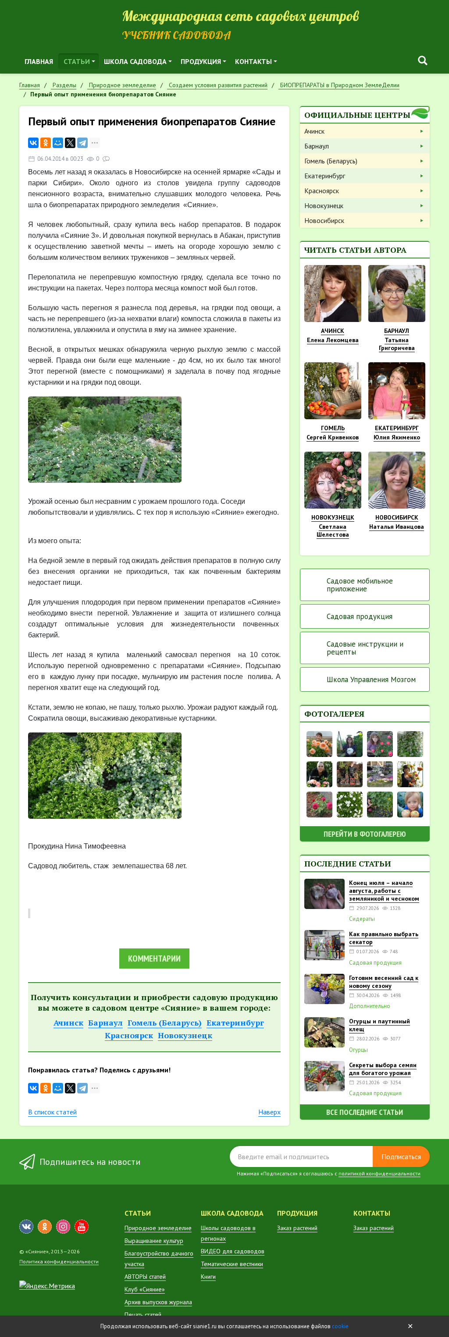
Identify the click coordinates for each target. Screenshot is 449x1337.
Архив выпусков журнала (158, 1302)
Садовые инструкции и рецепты (365, 648)
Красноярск (129, 1035)
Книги (208, 1276)
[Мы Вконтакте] (26, 1227)
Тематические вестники (232, 1264)
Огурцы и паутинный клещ (379, 1025)
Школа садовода (135, 61)
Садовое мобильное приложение (360, 585)
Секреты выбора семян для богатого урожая (383, 1069)
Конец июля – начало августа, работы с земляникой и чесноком (384, 890)
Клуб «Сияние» (145, 1289)
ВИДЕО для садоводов (232, 1251)
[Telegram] (82, 143)
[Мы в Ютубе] (82, 1227)
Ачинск (68, 1022)
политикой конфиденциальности (379, 1173)
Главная (39, 61)
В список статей (52, 1111)
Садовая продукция (359, 616)
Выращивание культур (154, 1241)
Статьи (77, 61)
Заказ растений (297, 1228)
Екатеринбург (235, 1022)
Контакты (253, 61)
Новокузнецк (185, 1035)
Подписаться (401, 1156)
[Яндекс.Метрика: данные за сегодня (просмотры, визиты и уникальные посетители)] (47, 1285)
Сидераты (362, 919)
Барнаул (105, 1022)
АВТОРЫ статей (145, 1276)
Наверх (269, 1111)
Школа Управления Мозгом (371, 679)
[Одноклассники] (45, 143)
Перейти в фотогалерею (365, 834)
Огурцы (358, 1050)
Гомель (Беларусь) (165, 1022)
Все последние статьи (364, 1112)
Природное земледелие (158, 1228)
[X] (70, 143)
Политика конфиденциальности (59, 1261)
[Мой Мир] (58, 143)
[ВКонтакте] (33, 143)
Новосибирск (324, 220)
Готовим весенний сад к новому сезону (383, 982)
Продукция (201, 61)
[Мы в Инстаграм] (63, 1227)
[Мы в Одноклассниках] (45, 1227)
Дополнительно (369, 1006)
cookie (340, 1326)
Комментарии (154, 958)
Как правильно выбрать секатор (383, 938)
